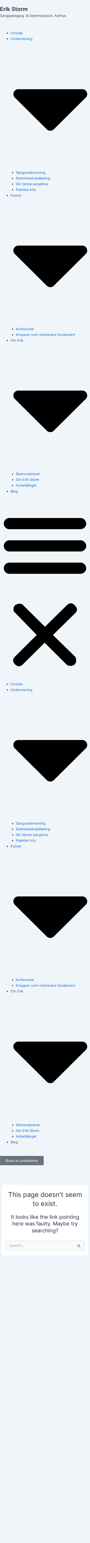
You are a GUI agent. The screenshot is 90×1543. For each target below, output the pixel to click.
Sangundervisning (30, 172)
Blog (14, 491)
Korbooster (25, 329)
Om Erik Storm (27, 480)
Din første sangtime (32, 184)
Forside (17, 33)
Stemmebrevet (28, 474)
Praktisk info (26, 190)
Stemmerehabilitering (33, 178)
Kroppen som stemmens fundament (45, 335)
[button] (45, 590)
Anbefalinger (26, 485)
